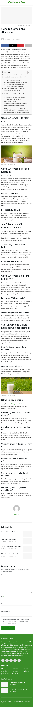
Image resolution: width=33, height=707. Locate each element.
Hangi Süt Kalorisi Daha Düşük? (15, 86)
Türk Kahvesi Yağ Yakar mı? (17, 682)
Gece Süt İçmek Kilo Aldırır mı (17, 404)
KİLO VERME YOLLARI (10, 701)
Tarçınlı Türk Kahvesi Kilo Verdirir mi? (11, 546)
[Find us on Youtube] (19, 660)
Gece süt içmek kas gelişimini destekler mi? (17, 112)
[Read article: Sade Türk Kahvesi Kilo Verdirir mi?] (27, 534)
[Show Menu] (2, 2)
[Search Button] (31, 2)
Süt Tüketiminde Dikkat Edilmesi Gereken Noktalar (15, 95)
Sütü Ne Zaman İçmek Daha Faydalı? (15, 97)
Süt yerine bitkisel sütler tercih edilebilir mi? (17, 110)
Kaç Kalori (15, 671)
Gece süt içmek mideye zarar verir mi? (16, 107)
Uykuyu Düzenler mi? (11, 79)
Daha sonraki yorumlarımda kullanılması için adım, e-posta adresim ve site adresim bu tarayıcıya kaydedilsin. (16, 621)
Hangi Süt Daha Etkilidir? (14, 80)
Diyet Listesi (5, 671)
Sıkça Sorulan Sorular (10, 101)
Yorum (3, 575)
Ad (2, 596)
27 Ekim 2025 (10, 534)
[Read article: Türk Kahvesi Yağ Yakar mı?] (4, 684)
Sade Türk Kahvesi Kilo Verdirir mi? (10, 532)
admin (8, 39)
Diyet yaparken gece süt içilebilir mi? (15, 108)
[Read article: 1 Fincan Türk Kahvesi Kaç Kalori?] (4, 690)
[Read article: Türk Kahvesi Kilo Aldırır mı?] (27, 541)
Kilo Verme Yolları (16, 2)
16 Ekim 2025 (10, 556)
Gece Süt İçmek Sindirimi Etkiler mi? (14, 88)
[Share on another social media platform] (28, 45)
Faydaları (15, 668)
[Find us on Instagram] (11, 660)
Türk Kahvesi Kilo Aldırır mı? (8, 539)
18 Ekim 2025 (10, 548)
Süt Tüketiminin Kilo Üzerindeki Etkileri (15, 82)
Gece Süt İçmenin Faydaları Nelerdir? (15, 77)
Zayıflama (26, 671)
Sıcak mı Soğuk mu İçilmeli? (14, 99)
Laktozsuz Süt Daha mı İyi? (13, 90)
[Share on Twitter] (13, 45)
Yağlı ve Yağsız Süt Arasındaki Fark (15, 84)
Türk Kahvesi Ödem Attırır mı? (9, 554)
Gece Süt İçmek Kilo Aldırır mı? (12, 75)
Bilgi (2, 668)
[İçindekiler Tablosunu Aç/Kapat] (28, 72)
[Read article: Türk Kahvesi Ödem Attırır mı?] (27, 556)
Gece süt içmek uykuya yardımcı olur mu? (17, 103)
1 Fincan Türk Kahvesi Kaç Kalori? (19, 689)
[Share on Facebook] (5, 45)
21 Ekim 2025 (10, 541)
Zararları (25, 668)
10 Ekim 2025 (16, 39)
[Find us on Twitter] (7, 660)
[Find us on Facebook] (2, 660)
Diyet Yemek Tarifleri (5, 674)
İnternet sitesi (5, 611)
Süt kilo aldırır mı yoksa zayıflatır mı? (15, 105)
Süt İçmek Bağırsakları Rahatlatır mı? (17, 92)
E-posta (4, 604)
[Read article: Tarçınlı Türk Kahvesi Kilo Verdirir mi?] (27, 549)
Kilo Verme (15, 673)
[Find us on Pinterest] (15, 660)
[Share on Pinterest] (20, 45)
